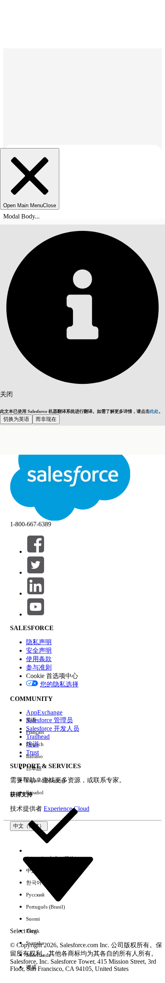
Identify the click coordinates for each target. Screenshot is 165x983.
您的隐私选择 (59, 684)
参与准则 (39, 667)
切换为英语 (16, 419)
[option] (53, 720)
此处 (154, 411)
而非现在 (46, 419)
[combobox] (58, 878)
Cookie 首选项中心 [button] (52, 675)
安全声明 (39, 650)
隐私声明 (39, 642)
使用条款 (39, 658)
